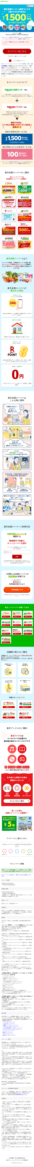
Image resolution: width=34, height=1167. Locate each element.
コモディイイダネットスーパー (10, 1026)
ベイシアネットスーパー (9, 1022)
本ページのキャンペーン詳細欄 (13, 39)
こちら (27, 94)
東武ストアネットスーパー (9, 1035)
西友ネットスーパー (8, 1032)
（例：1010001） (17, 548)
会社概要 (11, 1158)
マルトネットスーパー (8, 1033)
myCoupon (16, 1077)
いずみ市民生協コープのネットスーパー (13, 1028)
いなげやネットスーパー (9, 1023)
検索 (17, 556)
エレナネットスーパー (8, 1031)
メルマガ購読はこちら (18, 61)
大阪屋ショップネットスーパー (10, 1025)
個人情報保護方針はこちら (20, 1094)
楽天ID (22, 594)
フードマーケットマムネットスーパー (12, 1029)
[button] (17, 51)
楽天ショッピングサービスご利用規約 (17, 1160)
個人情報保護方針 (20, 1158)
